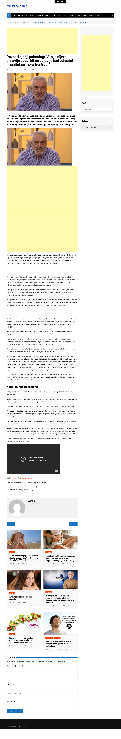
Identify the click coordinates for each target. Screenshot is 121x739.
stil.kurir (14, 478)
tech (53, 15)
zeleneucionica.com (26, 478)
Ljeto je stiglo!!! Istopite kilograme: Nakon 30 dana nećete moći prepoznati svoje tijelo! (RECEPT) (60, 558)
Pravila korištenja (93, 15)
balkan (72, 15)
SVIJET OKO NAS (17, 6)
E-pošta (14, 693)
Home (14, 15)
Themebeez (24, 726)
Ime (12, 684)
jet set (59, 15)
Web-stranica (11, 701)
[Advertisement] (42, 41)
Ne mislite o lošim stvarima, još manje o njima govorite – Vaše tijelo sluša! (58, 643)
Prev (12, 524)
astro (84, 15)
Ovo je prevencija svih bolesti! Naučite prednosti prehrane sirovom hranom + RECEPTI (21, 640)
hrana (47, 15)
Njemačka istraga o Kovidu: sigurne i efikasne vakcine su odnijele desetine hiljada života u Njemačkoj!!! (59, 599)
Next (72, 524)
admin (10, 70)
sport (78, 15)
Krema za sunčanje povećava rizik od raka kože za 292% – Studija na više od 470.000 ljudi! (23, 558)
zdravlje (31, 15)
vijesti (65, 15)
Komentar (15, 666)
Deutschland (22, 15)
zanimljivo (40, 15)
